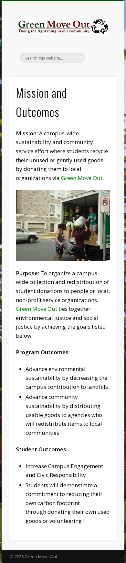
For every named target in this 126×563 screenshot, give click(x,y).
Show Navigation (100, 58)
